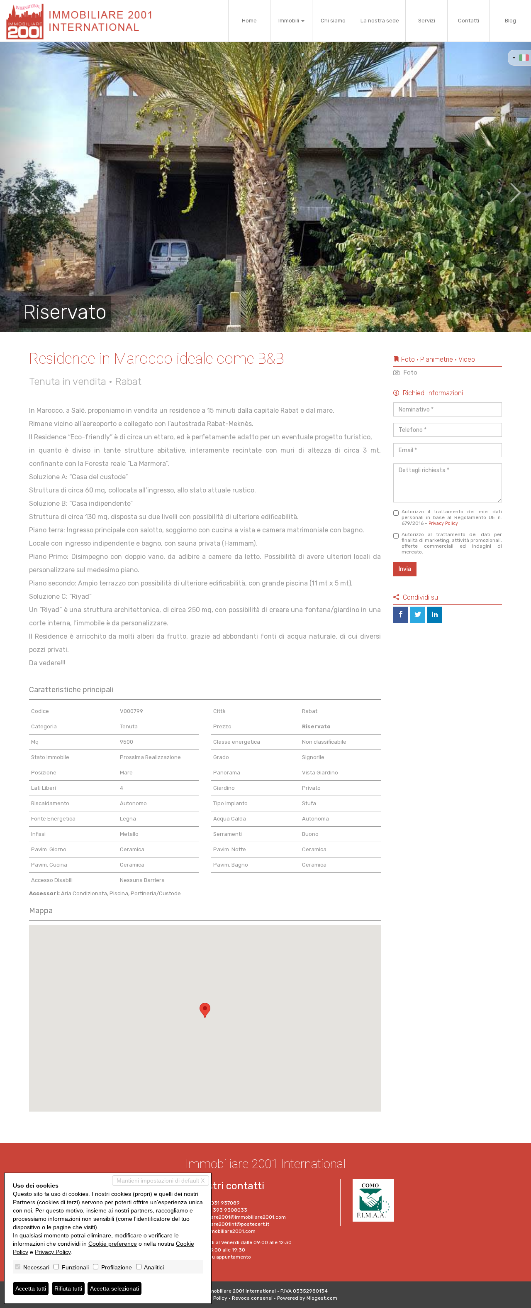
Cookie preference (112, 1243)
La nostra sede (379, 20)
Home (249, 20)
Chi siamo (333, 20)
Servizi (426, 20)
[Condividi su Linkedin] (434, 615)
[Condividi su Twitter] (417, 615)
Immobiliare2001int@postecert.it (230, 1224)
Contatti (468, 20)
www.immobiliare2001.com (223, 1231)
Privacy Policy (443, 523)
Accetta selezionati (114, 1288)
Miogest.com (322, 1298)
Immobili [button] (289, 20)
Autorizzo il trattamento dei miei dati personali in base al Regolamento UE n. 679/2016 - (452, 517)
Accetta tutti (30, 1288)
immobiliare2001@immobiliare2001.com (238, 1217)
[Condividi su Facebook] (400, 615)
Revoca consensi (252, 1298)
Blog (510, 20)
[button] (26, 187)
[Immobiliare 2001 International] (82, 21)
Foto (409, 372)
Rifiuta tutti (68, 1288)
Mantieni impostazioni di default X (161, 1180)
